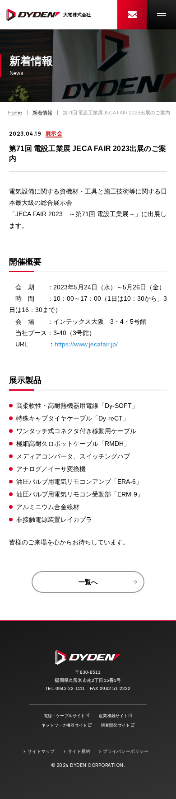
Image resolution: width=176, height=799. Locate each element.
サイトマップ (41, 751)
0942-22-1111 (70, 688)
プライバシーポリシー (125, 751)
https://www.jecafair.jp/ (86, 344)
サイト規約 (79, 751)
